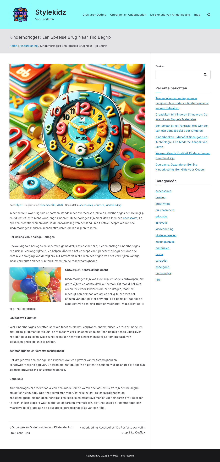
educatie (99, 205)
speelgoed (162, 267)
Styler (19, 205)
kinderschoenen (166, 235)
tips (158, 279)
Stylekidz (50, 12)
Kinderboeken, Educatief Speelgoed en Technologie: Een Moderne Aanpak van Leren (181, 142)
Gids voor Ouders (94, 14)
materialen (162, 248)
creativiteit (163, 203)
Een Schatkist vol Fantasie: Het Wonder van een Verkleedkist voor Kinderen (182, 128)
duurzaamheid (165, 210)
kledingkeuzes (165, 241)
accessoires (86, 205)
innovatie (162, 222)
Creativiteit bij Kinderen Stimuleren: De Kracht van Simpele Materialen (181, 117)
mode (159, 254)
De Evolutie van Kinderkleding (170, 14)
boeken (160, 197)
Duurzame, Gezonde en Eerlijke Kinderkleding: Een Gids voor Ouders (180, 167)
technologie (163, 273)
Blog (197, 14)
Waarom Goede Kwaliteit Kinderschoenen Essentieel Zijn (183, 155)
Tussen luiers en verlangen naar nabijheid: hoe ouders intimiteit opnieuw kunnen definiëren (182, 103)
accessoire (130, 218)
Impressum (127, 455)
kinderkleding (113, 205)
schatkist (161, 260)
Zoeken (160, 66)
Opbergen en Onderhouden (128, 14)
